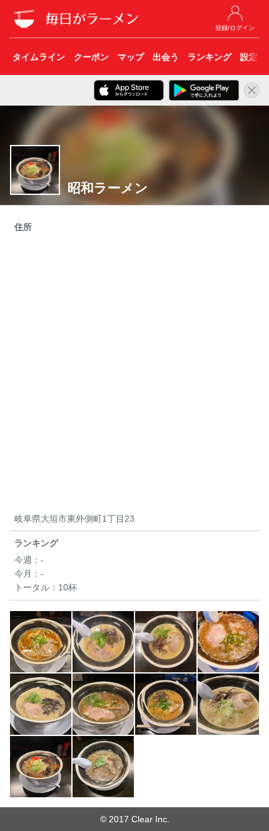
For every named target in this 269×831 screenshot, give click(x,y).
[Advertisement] (134, 375)
